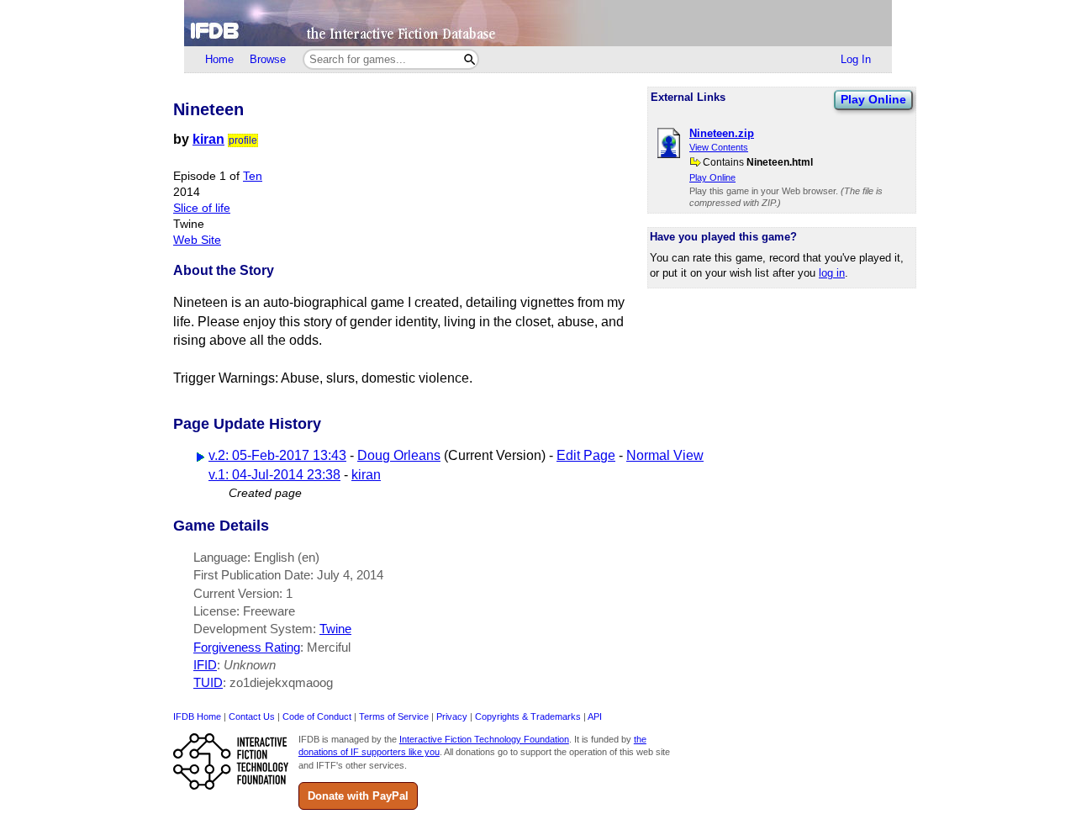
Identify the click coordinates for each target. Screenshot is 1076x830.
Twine (335, 628)
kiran (208, 139)
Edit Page (585, 455)
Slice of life (201, 208)
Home (219, 59)
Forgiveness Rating (246, 647)
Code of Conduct (316, 716)
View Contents (718, 147)
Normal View (665, 455)
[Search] (469, 59)
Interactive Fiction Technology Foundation (484, 739)
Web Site (197, 240)
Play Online (873, 99)
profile (243, 140)
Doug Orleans (398, 455)
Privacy (451, 716)
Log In (856, 59)
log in (832, 273)
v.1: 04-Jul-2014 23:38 (274, 475)
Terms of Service (394, 716)
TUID (208, 682)
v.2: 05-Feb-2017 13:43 (277, 455)
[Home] (538, 23)
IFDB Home (197, 716)
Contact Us (252, 716)
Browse (268, 59)
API (595, 716)
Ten (252, 176)
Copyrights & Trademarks (528, 716)
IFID (205, 665)
